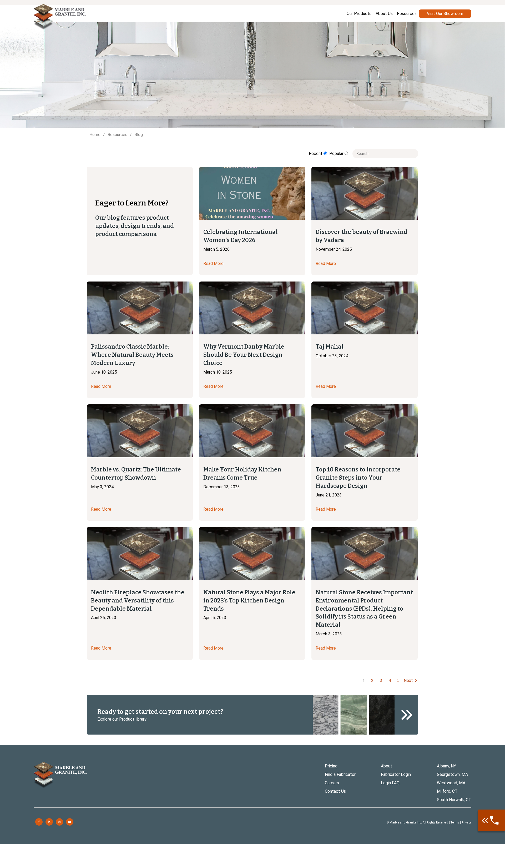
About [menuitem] (386, 765)
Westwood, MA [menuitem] (451, 782)
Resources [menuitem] (407, 13)
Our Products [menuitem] (359, 13)
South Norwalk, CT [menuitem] (454, 799)
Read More (213, 263)
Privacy (466, 822)
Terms (455, 822)
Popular (337, 153)
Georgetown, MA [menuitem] (452, 774)
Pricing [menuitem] (331, 765)
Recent (316, 153)
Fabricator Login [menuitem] (396, 774)
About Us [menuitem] (384, 13)
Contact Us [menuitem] (335, 791)
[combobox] (385, 153)
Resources (117, 134)
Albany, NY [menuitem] (446, 765)
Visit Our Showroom (445, 13)
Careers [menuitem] (332, 782)
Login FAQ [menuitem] (390, 782)
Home (94, 134)
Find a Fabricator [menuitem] (340, 774)
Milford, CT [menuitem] (447, 791)
